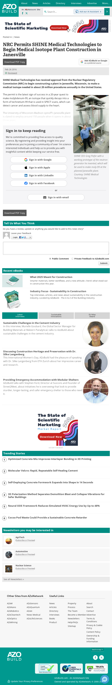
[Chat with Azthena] (104, 679)
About (89, 603)
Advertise (91, 614)
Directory (53, 611)
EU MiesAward (92, 315)
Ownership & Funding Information (92, 638)
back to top (96, 649)
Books (52, 618)
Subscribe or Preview (25, 540)
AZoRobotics (13, 611)
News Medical (33, 614)
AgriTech (20, 537)
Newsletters (73, 618)
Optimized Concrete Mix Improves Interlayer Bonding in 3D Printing (49, 459)
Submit (103, 263)
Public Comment (60, 258)
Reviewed (12, 73)
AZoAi (29, 611)
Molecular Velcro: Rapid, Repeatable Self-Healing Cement (43, 470)
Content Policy (93, 631)
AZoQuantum (33, 607)
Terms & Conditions (91, 620)
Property (72, 603)
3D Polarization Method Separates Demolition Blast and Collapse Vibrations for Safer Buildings (56, 496)
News (17, 37)
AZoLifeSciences (34, 618)
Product (53, 622)
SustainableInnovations (56, 315)
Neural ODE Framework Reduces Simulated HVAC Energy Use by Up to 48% (54, 505)
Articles (53, 607)
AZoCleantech (13, 614)
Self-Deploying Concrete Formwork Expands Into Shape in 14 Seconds (50, 482)
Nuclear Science (23, 565)
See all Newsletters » (14, 579)
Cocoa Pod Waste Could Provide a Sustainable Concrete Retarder (47, 517)
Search (89, 607)
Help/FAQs (73, 622)
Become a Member (77, 614)
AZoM (10, 603)
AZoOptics (12, 618)
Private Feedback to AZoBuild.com (91, 258)
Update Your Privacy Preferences (26, 681)
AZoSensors (32, 603)
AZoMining (12, 622)
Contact (90, 611)
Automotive (22, 551)
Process (71, 607)
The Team (72, 611)
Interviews (54, 614)
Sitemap (72, 626)
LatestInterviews (19, 315)
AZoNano (11, 607)
